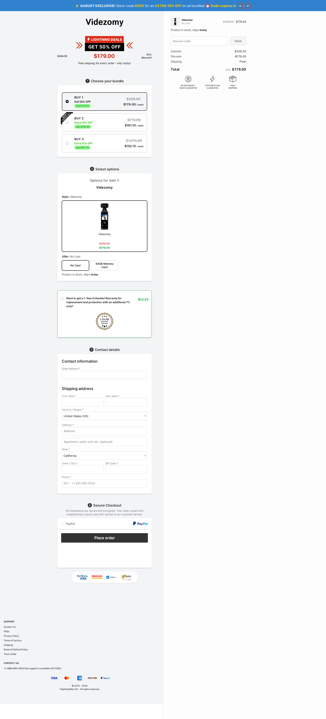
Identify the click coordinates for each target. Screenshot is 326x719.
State (66, 449)
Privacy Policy (11, 635)
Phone (67, 476)
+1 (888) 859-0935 (14, 668)
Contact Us (10, 626)
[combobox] (104, 416)
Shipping (8, 645)
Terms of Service (13, 640)
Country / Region (73, 409)
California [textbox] (70, 456)
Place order (104, 538)
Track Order (10, 654)
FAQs (6, 631)
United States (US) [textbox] (76, 416)
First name (69, 396)
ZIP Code (111, 463)
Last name (112, 396)
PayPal (70, 523)
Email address (71, 368)
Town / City (69, 463)
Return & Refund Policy (16, 649)
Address (68, 424)
